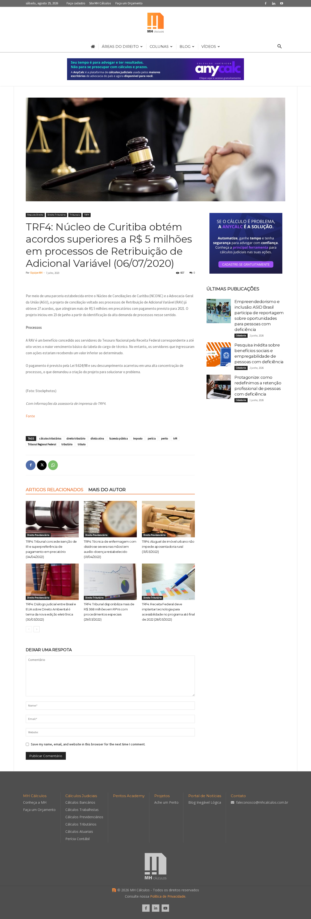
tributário (66, 444)
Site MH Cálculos (100, 3)
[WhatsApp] (53, 465)
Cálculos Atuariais (79, 831)
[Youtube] (281, 3)
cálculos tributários (50, 438)
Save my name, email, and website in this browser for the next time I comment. (88, 744)
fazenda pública (118, 438)
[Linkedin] (273, 3)
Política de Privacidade (167, 896)
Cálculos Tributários (80, 824)
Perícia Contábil (77, 838)
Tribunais (75, 214)
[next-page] (37, 629)
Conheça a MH (34, 802)
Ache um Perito (166, 802)
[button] (279, 47)
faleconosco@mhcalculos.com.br (262, 802)
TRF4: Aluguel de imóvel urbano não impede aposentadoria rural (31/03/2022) (168, 547)
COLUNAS (159, 46)
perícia (152, 438)
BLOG (185, 46)
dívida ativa (97, 438)
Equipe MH (36, 272)
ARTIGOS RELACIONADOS (54, 489)
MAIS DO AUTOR (107, 489)
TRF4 (86, 214)
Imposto (137, 438)
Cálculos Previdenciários (84, 817)
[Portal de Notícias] (155, 24)
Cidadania (241, 335)
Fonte (30, 416)
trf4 (175, 438)
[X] (42, 465)
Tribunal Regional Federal (42, 444)
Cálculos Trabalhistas (82, 809)
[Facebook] (265, 3)
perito (164, 438)
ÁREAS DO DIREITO (120, 46)
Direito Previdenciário (38, 535)
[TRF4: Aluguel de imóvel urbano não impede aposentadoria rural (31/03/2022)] (168, 519)
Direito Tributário (56, 214)
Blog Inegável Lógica (204, 802)
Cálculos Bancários (80, 802)
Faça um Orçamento (129, 3)
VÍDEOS (208, 46)
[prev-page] (29, 629)
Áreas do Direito (35, 214)
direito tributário (76, 438)
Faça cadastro (76, 3)
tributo (82, 444)
